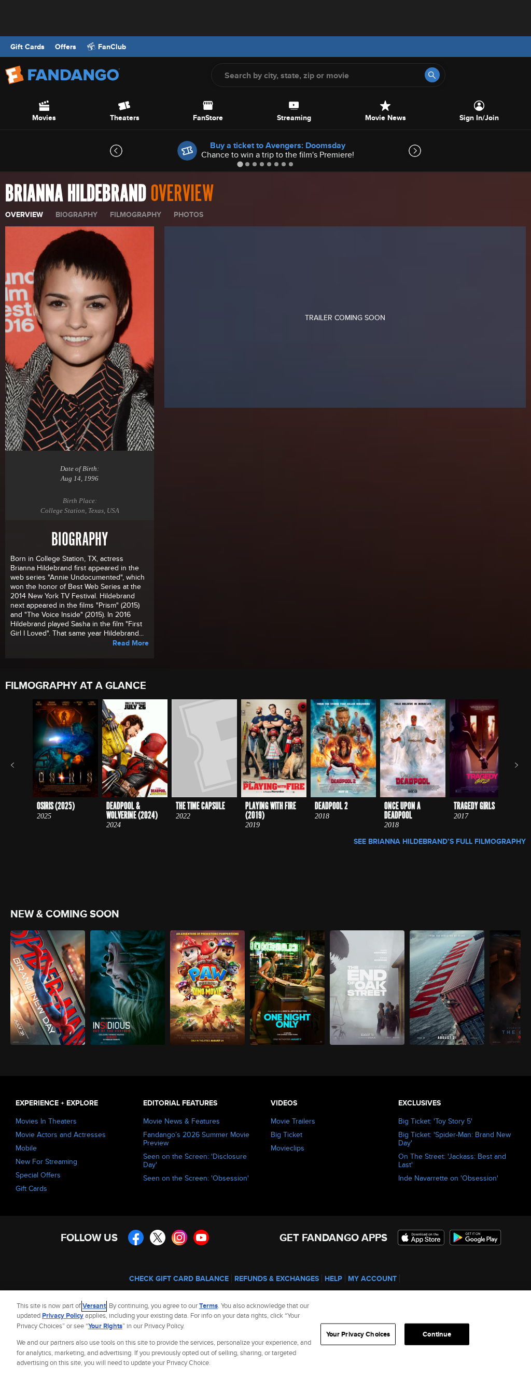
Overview (24, 214)
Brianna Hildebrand (75, 194)
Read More (131, 643)
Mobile (26, 1148)
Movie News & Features (181, 1121)
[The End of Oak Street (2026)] (367, 987)
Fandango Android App (475, 1237)
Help (333, 1278)
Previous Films (21, 765)
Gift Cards (27, 46)
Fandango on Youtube (201, 1237)
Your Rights (105, 1326)
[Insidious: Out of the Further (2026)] (127, 987)
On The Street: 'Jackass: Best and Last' (452, 1160)
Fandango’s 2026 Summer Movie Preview (196, 1138)
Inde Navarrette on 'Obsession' (448, 1178)
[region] (265, 1335)
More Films (509, 765)
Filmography (135, 214)
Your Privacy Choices (358, 1334)
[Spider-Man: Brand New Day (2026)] (47, 987)
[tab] (240, 164)
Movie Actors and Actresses (61, 1134)
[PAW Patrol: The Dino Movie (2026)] (207, 987)
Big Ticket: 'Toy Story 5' (435, 1121)
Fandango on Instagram (179, 1237)
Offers (65, 46)
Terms (208, 1306)
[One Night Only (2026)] (287, 987)
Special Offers (38, 1175)
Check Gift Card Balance (179, 1278)
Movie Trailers (293, 1121)
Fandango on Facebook (136, 1237)
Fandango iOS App (421, 1237)
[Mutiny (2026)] (447, 987)
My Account (372, 1278)
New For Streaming (46, 1161)
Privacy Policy (62, 1315)
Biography (76, 214)
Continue (437, 1334)
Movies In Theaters (46, 1121)
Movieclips (287, 1148)
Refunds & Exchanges (276, 1278)
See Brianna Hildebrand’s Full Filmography (440, 841)
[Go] (432, 74)
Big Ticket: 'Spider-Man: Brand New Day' (454, 1138)
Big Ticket (286, 1134)
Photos (188, 214)
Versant (94, 1306)
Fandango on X (157, 1237)
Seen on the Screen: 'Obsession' (196, 1178)
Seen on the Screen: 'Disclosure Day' (195, 1160)
